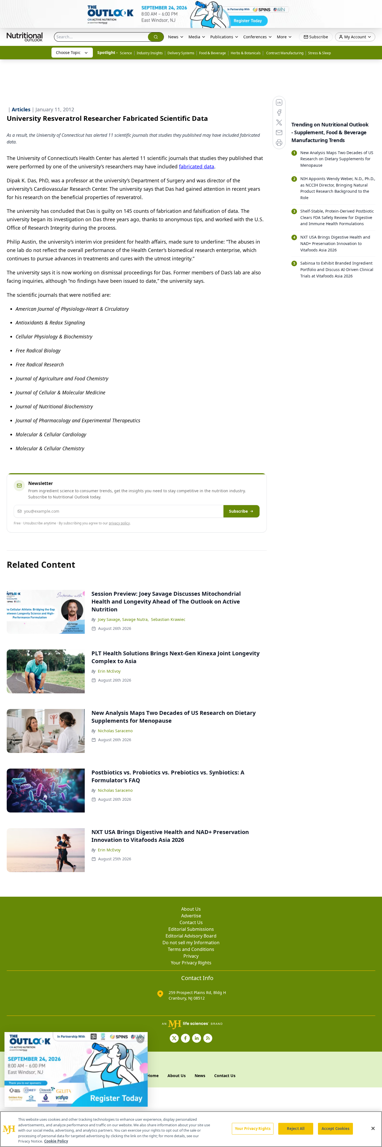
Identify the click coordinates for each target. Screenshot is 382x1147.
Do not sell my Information (191, 942)
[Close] (373, 1128)
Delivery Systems (181, 53)
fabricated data (196, 166)
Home (153, 1075)
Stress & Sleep (319, 53)
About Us (191, 909)
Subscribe (238, 511)
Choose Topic (68, 52)
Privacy (191, 956)
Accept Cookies (336, 1128)
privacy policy (119, 523)
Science (126, 53)
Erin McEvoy (109, 671)
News (173, 36)
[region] (191, 1129)
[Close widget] (140, 1039)
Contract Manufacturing (284, 53)
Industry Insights (150, 53)
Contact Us (191, 922)
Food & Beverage (212, 53)
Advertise (191, 916)
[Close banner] (375, 7)
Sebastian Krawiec (168, 619)
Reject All (296, 1128)
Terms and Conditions (191, 949)
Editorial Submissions (191, 929)
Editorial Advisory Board (191, 936)
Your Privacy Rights (191, 963)
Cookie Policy (56, 1141)
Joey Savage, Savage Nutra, (123, 619)
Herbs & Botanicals (246, 53)
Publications (221, 36)
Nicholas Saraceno (115, 730)
